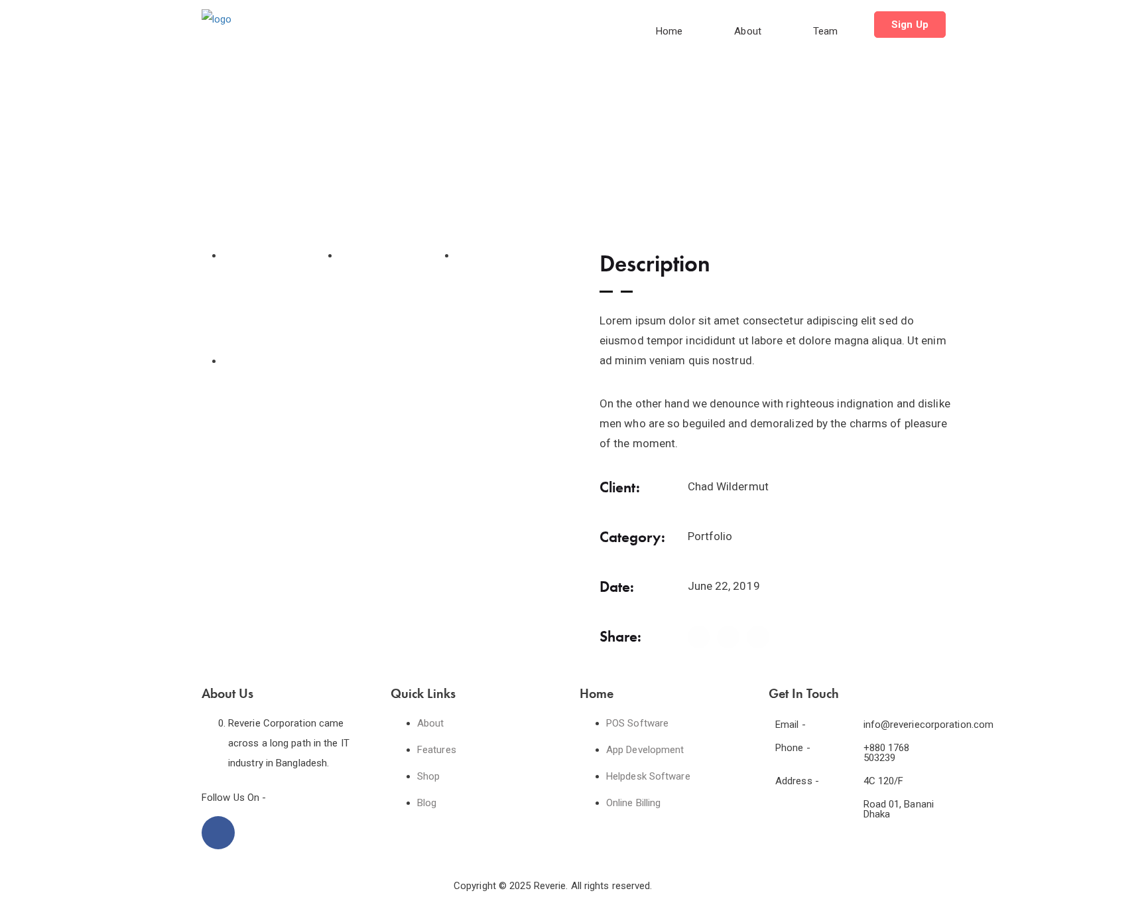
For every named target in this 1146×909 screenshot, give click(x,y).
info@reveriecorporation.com (928, 725)
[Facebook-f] (218, 832)
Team (825, 31)
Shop (428, 776)
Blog (426, 803)
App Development (645, 750)
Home (669, 31)
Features (436, 750)
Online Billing (633, 803)
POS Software (637, 723)
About (747, 31)
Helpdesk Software (648, 776)
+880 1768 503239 (886, 753)
